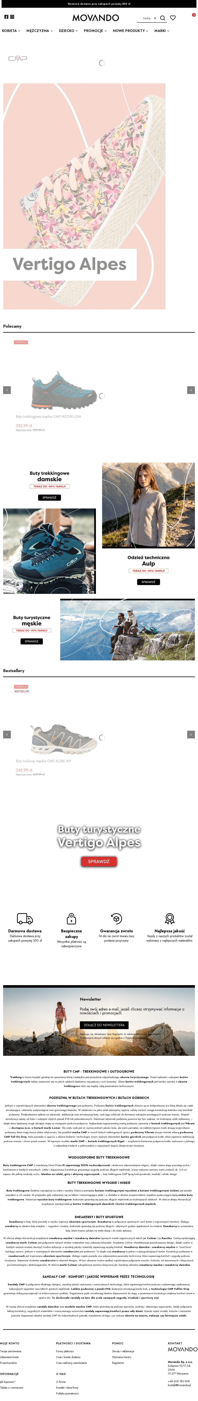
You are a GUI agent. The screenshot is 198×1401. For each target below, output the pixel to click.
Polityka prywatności (67, 1393)
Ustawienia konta (9, 1357)
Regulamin (117, 1034)
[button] (162, 18)
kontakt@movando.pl (179, 1385)
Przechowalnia (8, 1363)
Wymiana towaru (121, 1357)
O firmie (61, 1382)
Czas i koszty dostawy (68, 1357)
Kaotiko (167, 1238)
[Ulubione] (173, 18)
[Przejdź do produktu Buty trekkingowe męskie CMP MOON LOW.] (64, 376)
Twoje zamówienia (10, 1351)
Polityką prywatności (135, 1038)
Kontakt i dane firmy (67, 1388)
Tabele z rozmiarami (11, 1388)
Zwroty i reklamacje (123, 1351)
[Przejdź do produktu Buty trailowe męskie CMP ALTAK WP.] (64, 721)
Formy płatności (65, 1351)
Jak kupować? (7, 1382)
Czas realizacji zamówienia (71, 1363)
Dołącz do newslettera (104, 1025)
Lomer (56, 1128)
